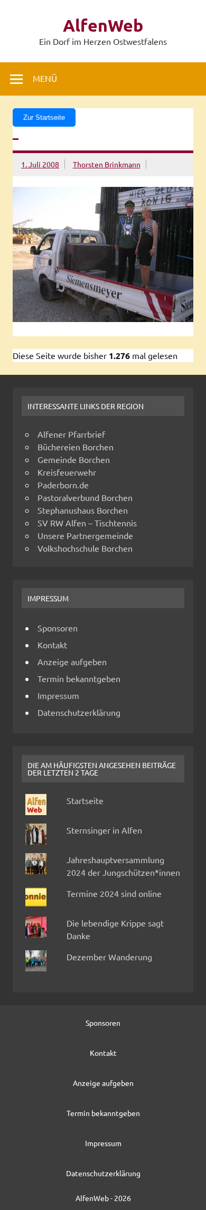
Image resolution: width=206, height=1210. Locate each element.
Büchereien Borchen (76, 446)
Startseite (85, 800)
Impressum (58, 695)
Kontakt (52, 644)
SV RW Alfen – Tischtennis (87, 522)
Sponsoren (58, 627)
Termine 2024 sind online (114, 893)
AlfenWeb (103, 25)
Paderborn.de (63, 484)
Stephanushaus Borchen (83, 510)
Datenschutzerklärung (79, 712)
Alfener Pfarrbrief (71, 434)
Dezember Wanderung (109, 956)
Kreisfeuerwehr (67, 472)
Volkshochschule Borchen (85, 548)
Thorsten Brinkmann (107, 164)
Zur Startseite (44, 117)
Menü (45, 78)
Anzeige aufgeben (72, 661)
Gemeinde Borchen (74, 459)
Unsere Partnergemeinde (85, 535)
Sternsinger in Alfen (104, 830)
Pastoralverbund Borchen (85, 497)
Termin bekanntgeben (79, 678)
